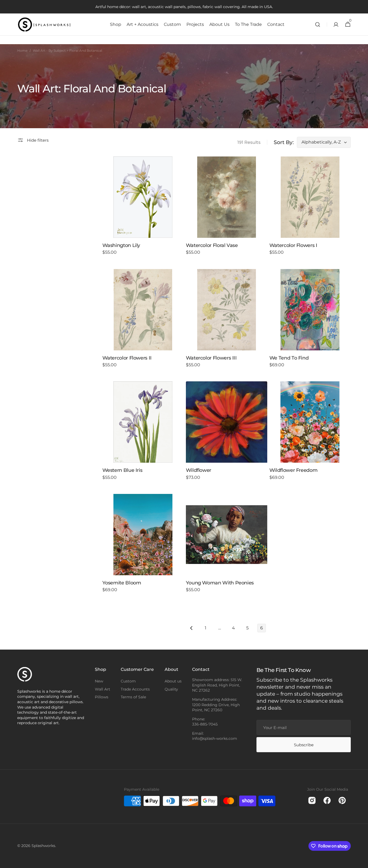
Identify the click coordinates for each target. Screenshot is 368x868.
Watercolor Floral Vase (212, 245)
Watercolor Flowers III (211, 358)
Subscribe (304, 744)
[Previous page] (191, 628)
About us (173, 681)
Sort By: (284, 142)
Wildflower (198, 470)
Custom (128, 681)
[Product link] (143, 209)
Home (22, 50)
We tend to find (289, 358)
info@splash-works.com (214, 738)
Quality (171, 689)
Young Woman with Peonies (220, 583)
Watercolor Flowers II (127, 358)
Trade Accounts (135, 689)
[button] (318, 24)
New (99, 681)
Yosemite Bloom (121, 583)
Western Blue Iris (122, 470)
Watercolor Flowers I (293, 245)
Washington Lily (121, 245)
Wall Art (102, 689)
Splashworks (43, 845)
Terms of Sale (133, 697)
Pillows (101, 697)
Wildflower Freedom (293, 470)
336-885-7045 (205, 724)
